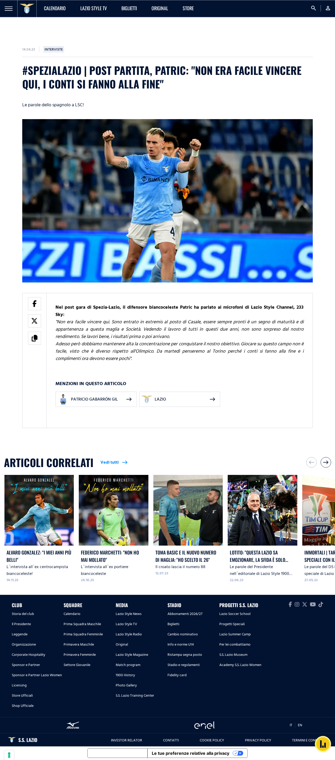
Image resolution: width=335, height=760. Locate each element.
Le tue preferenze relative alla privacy (190, 753)
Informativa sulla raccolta (117, 753)
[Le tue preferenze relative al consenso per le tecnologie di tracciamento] (9, 755)
